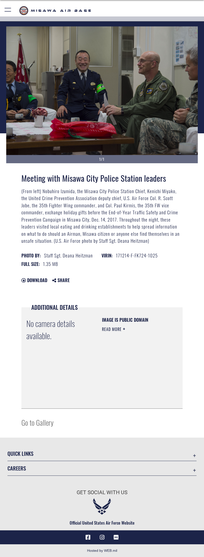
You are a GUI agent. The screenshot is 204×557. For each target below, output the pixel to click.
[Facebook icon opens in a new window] (88, 537)
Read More (112, 329)
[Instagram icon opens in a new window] (102, 537)
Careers (16, 468)
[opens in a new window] (116, 537)
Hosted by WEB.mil (102, 551)
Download (36, 280)
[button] (8, 10)
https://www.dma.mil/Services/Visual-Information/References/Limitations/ (132, 392)
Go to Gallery (37, 422)
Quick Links (20, 453)
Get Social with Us (102, 492)
